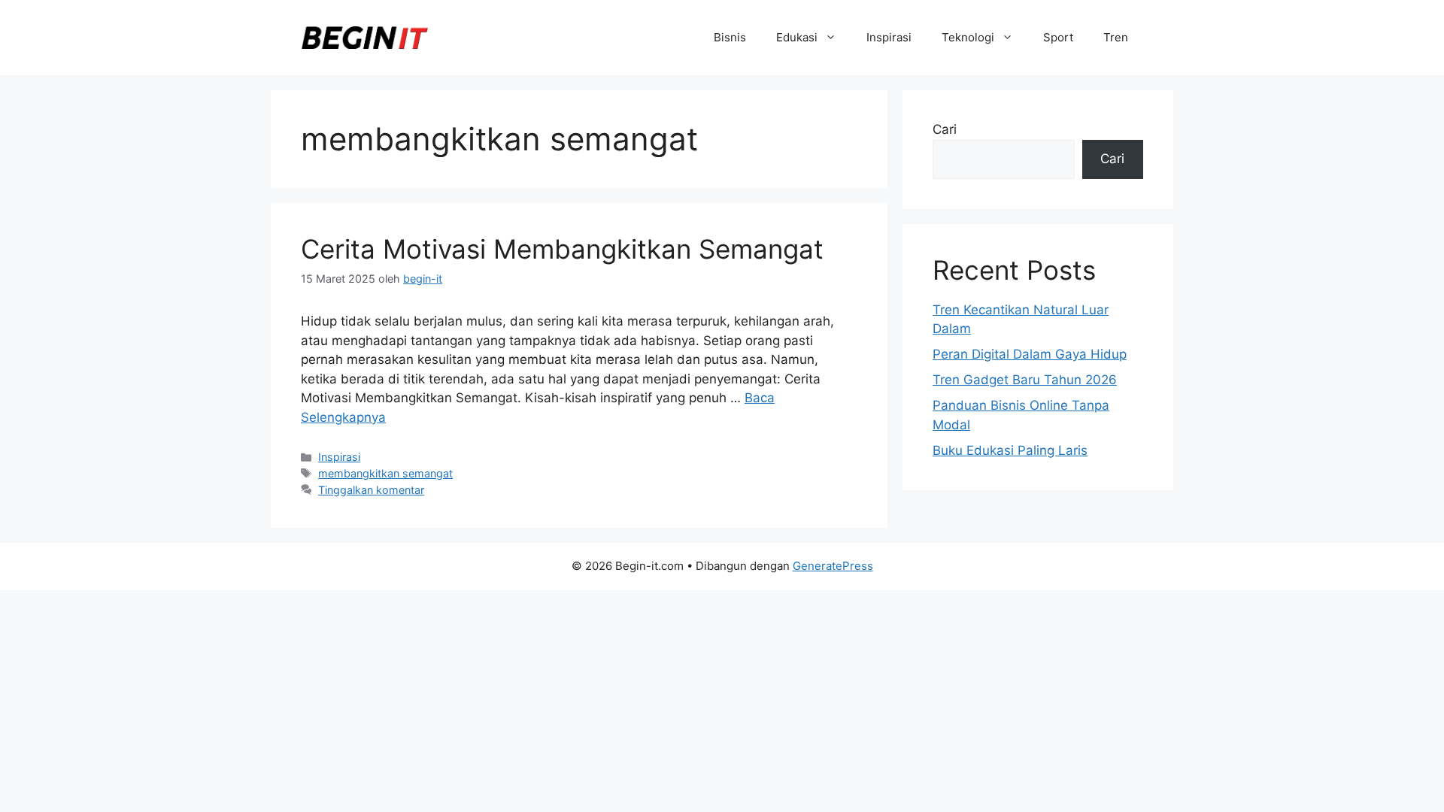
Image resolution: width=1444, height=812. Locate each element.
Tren (1115, 37)
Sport (1058, 37)
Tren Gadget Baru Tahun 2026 (1025, 379)
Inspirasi (889, 37)
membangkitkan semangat (385, 473)
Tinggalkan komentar (371, 489)
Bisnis (730, 37)
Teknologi (968, 37)
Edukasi (797, 37)
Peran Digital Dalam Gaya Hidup (1030, 354)
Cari (945, 129)
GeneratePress (833, 566)
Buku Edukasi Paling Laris (1010, 450)
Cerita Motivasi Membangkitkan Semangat (562, 249)
